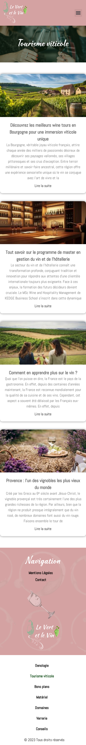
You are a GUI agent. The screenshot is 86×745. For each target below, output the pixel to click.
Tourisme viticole (42, 676)
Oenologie (42, 665)
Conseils (42, 728)
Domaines (42, 707)
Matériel (42, 697)
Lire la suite (43, 185)
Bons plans (41, 686)
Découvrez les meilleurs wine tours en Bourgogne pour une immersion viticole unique (43, 132)
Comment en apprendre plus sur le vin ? (43, 373)
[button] (78, 13)
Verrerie (41, 718)
